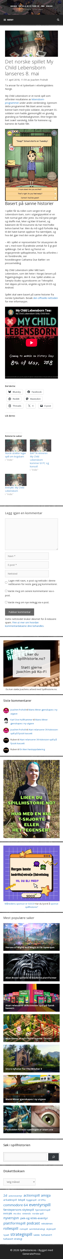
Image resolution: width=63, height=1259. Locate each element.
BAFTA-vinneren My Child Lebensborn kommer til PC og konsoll (39, 460)
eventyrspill (40, 1204)
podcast (33, 1223)
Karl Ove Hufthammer (21, 719)
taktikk (37, 1235)
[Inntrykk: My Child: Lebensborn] (16, 480)
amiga (46, 1195)
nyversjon (11, 1218)
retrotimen (47, 1223)
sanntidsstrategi (37, 1229)
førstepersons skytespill (18, 1210)
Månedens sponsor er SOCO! (20, 903)
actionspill (32, 1195)
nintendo (26, 1213)
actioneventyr (15, 1195)
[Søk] (53, 1157)
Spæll (6, 1234)
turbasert (46, 1234)
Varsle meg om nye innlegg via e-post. (28, 602)
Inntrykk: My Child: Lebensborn (15, 489)
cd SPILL (42, 1199)
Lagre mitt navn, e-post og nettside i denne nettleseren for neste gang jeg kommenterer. (32, 582)
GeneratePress (31, 1253)
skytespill (51, 1228)
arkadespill (10, 1199)
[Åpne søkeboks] (58, 20)
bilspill (21, 1199)
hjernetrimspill (42, 1209)
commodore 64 (15, 1205)
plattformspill (14, 1223)
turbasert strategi (12, 1238)
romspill (24, 1228)
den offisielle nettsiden (45, 298)
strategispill (21, 1234)
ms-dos (17, 1213)
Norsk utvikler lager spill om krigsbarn (15, 455)
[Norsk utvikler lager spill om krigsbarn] (16, 445)
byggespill (31, 1199)
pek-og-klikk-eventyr (34, 1218)
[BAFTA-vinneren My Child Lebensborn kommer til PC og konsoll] (40, 445)
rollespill (10, 1228)
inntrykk (7, 1213)
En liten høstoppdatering (32, 749)
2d (5, 1195)
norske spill (38, 1213)
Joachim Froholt (39, 79)
